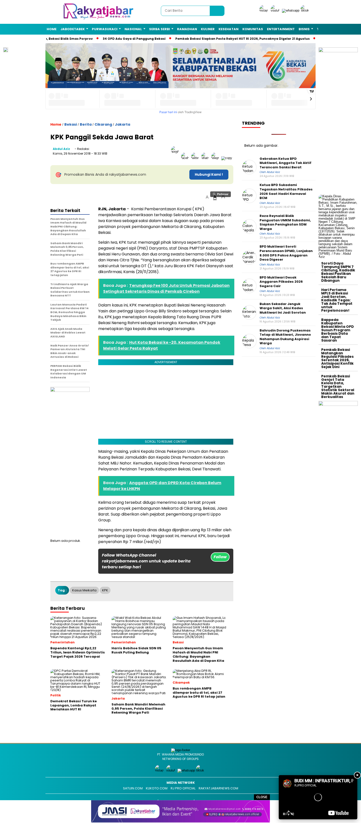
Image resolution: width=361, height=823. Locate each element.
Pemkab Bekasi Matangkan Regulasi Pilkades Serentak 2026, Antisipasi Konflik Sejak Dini (337, 358)
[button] (207, 197)
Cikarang (103, 124)
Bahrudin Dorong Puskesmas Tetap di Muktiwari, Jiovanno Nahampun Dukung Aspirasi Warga (285, 336)
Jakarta (122, 124)
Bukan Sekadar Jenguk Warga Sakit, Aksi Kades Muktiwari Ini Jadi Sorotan (283, 308)
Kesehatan (228, 29)
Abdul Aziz (61, 149)
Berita (86, 124)
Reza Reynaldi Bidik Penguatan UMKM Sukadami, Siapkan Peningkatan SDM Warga (285, 222)
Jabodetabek (72, 29)
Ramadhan (187, 29)
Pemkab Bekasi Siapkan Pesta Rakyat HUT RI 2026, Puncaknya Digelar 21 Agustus (238, 39)
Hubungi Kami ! (209, 174)
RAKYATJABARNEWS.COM (218, 788)
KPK (105, 590)
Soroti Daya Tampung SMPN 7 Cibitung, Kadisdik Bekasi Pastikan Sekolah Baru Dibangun (338, 272)
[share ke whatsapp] (206, 158)
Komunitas (252, 29)
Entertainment (281, 29)
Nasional (133, 29)
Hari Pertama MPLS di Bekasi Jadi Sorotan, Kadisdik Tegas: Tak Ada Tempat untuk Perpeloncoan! (336, 300)
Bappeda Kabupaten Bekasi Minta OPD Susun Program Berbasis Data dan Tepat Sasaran (337, 330)
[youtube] (276, 10)
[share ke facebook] (186, 158)
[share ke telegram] (216, 158)
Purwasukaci (104, 29)
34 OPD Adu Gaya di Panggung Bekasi (129, 39)
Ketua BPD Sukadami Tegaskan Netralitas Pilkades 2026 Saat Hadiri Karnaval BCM (286, 191)
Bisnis (304, 29)
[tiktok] (305, 10)
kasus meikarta (84, 590)
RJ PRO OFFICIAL (183, 788)
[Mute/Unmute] (292, 813)
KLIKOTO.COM (156, 788)
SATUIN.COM (133, 788)
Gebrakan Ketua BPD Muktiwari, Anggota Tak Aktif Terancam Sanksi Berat (285, 162)
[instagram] (264, 10)
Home (51, 29)
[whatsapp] (290, 10)
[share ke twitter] (196, 158)
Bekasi (70, 124)
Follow (220, 557)
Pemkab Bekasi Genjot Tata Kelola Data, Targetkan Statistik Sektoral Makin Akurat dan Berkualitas (337, 386)
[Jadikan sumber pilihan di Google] (176, 158)
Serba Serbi (159, 29)
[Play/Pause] (284, 813)
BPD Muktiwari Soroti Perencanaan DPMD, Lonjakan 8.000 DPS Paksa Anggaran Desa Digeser (286, 253)
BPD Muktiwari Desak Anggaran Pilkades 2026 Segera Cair (281, 281)
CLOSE (261, 797)
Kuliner (208, 29)
